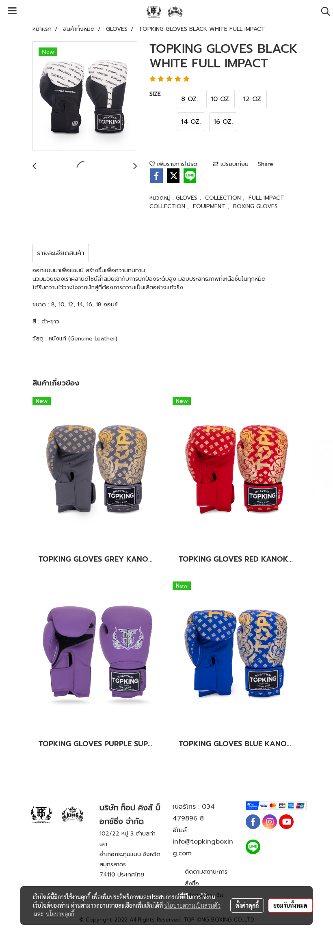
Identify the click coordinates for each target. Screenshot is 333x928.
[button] (323, 11)
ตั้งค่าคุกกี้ (247, 905)
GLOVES (187, 198)
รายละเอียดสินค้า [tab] (60, 253)
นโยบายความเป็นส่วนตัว (192, 905)
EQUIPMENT (210, 206)
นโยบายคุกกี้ (60, 913)
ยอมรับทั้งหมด (290, 905)
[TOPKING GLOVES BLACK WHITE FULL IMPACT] (85, 96)
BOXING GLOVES (255, 206)
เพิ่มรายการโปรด (176, 164)
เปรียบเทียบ (233, 164)
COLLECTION (224, 198)
